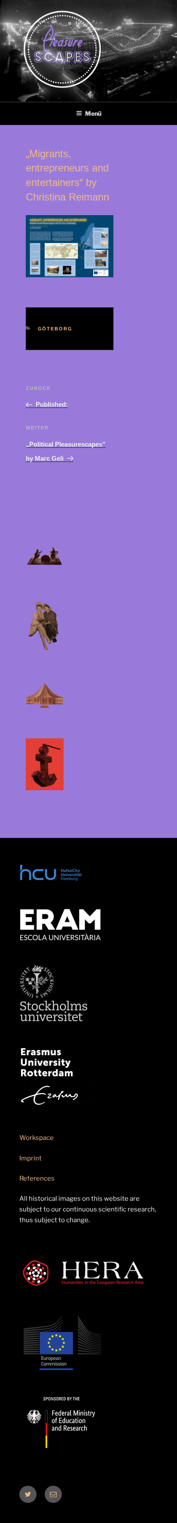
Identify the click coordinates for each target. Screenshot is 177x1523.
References (37, 1178)
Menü (93, 113)
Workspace (36, 1138)
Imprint (30, 1158)
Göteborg (55, 328)
